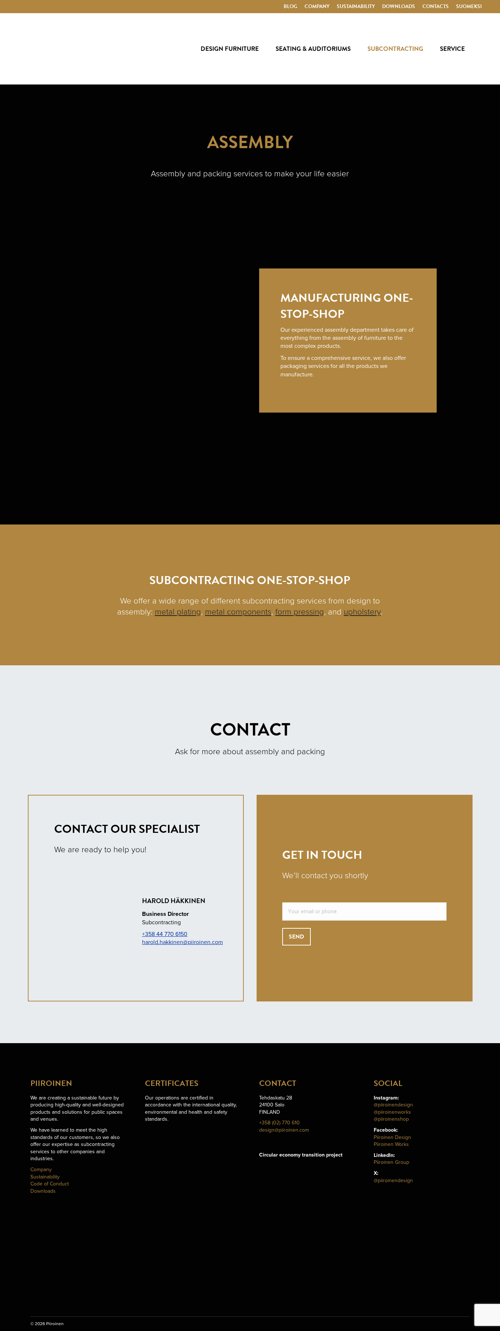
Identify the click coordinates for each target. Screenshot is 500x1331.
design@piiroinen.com (284, 1130)
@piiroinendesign (393, 1105)
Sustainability (45, 1177)
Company (41, 1169)
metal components (238, 612)
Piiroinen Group (391, 1162)
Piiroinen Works (391, 1144)
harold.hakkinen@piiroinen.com (182, 942)
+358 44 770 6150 (164, 934)
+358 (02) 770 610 (279, 1123)
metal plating (178, 612)
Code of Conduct (49, 1184)
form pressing (299, 612)
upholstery (362, 612)
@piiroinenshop (391, 1119)
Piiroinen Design (392, 1137)
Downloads (43, 1191)
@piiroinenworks (392, 1112)
